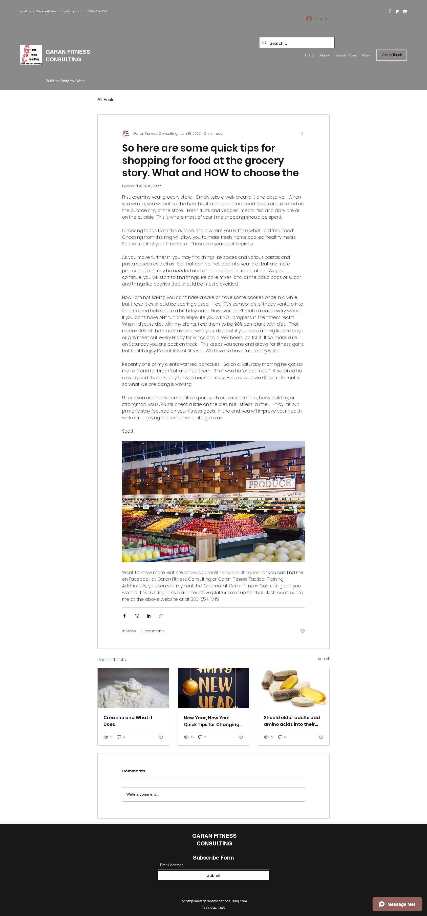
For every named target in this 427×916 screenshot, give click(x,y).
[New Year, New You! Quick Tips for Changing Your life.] (213, 688)
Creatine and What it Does (128, 720)
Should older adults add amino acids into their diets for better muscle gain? (292, 721)
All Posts (105, 99)
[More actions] (302, 133)
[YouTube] (404, 11)
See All (324, 658)
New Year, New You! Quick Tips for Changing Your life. (211, 721)
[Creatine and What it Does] (133, 688)
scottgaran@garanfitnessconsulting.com (51, 11)
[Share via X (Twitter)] (136, 615)
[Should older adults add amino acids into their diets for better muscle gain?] (293, 688)
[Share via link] (160, 615)
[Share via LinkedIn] (148, 615)
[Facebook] (389, 11)
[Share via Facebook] (124, 615)
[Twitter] (397, 11)
